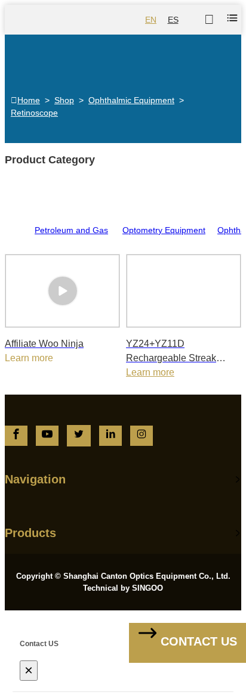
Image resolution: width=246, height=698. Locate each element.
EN (150, 19)
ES (173, 19)
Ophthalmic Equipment (131, 100)
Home (28, 100)
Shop (64, 100)
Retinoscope (34, 112)
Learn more (150, 372)
